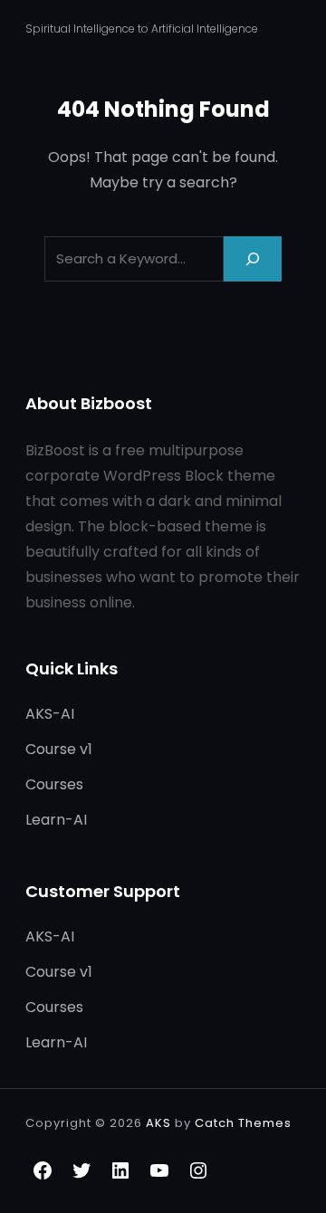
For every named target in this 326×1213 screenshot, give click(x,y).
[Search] (253, 258)
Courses (54, 784)
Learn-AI (56, 819)
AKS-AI (49, 713)
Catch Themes (243, 1123)
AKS (158, 1123)
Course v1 (58, 749)
